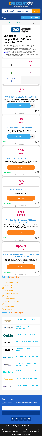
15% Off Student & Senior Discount (21, 158)
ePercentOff (7, 52)
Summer (36, 17)
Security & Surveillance (11, 304)
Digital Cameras (9, 290)
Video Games (8, 309)
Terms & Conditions (21, 427)
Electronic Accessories (11, 293)
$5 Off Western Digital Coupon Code (21, 128)
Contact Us (16, 425)
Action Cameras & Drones (12, 282)
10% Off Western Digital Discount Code (21, 97)
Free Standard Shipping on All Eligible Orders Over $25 (21, 221)
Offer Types (23, 425)
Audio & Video (9, 285)
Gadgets (7, 296)
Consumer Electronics (11, 288)
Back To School (27, 17)
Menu (4, 18)
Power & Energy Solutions (12, 301)
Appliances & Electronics (16, 23)
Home (4, 23)
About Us (8, 425)
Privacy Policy (31, 425)
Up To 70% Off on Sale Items (21, 189)
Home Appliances (10, 298)
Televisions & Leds (10, 306)
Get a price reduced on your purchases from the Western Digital (21, 255)
